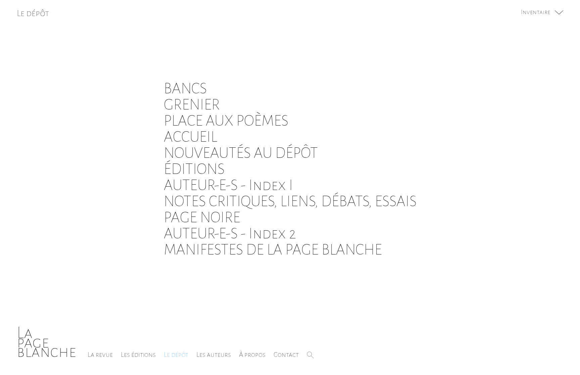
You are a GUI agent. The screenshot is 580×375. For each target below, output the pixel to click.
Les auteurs (213, 354)
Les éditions (138, 354)
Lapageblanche (46, 342)
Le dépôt (176, 354)
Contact (286, 354)
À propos (252, 354)
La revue (100, 354)
